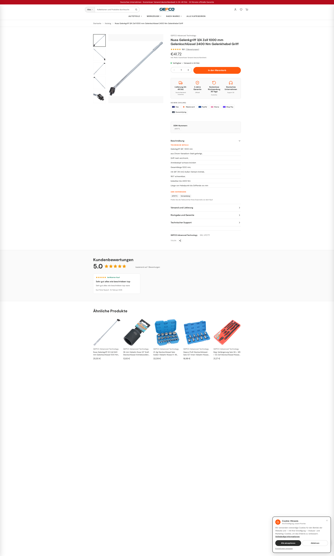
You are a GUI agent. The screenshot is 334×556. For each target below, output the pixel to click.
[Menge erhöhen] (188, 70)
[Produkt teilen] (180, 241)
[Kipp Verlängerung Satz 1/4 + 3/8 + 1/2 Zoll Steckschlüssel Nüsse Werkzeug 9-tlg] (227, 332)
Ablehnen (315, 543)
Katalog (108, 23)
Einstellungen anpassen (284, 549)
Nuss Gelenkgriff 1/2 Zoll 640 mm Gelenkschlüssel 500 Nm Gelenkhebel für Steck (105, 353)
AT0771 (177, 129)
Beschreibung (177, 140)
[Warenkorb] (246, 9)
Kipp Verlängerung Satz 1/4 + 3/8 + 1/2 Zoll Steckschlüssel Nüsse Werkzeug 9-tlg (226, 353)
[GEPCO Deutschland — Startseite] (167, 10)
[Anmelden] (235, 9)
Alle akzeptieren (288, 543)
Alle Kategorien (196, 16)
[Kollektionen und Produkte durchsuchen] (136, 9)
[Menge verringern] (174, 70)
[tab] (99, 40)
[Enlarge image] (135, 68)
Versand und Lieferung (182, 207)
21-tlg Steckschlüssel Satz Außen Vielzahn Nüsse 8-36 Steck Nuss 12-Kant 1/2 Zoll (165, 353)
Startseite (97, 23)
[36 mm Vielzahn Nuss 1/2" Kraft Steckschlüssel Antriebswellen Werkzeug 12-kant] (137, 332)
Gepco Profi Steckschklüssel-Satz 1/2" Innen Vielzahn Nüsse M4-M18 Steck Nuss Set (195, 353)
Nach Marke (173, 16)
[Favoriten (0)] (241, 9)
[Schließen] (327, 520)
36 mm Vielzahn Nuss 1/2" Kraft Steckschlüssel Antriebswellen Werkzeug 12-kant (136, 353)
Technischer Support (181, 222)
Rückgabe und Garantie (182, 215)
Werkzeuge (153, 16)
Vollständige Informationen (287, 536)
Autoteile (134, 16)
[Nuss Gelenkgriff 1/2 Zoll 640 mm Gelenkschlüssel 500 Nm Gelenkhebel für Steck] (107, 332)
